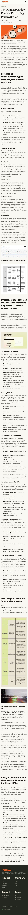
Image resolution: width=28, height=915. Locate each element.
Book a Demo (5, 895)
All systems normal (7, 909)
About (16, 881)
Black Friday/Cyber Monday (12, 712)
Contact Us (4, 897)
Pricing (3, 887)
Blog (16, 883)
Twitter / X (19, 897)
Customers (4, 885)
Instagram (19, 899)
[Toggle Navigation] (25, 2)
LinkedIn (18, 895)
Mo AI (3, 881)
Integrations (4, 883)
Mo (4, 62)
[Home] (5, 1)
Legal (16, 885)
